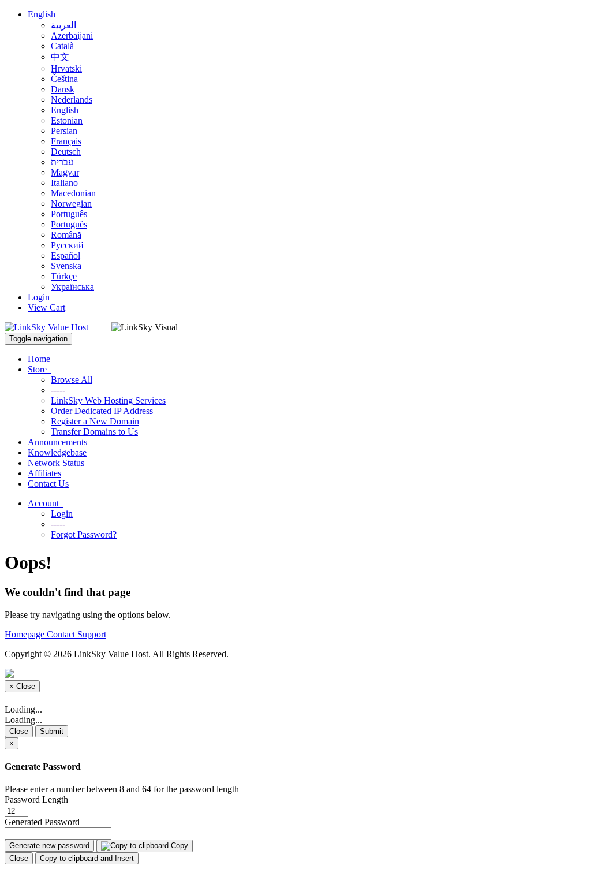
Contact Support (76, 634)
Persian (64, 131)
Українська (72, 287)
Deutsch (66, 151)
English (41, 14)
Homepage (26, 634)
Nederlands (71, 100)
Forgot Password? (84, 534)
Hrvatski (66, 68)
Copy (178, 845)
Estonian (67, 120)
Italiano (64, 183)
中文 (60, 57)
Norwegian (71, 203)
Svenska (66, 266)
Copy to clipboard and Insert (87, 858)
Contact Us (48, 483)
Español (65, 255)
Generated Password (42, 822)
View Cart (46, 307)
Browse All (71, 380)
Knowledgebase (57, 452)
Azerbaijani (72, 35)
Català (62, 46)
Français (66, 141)
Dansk (62, 89)
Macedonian (73, 193)
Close (18, 731)
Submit (51, 731)
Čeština (64, 79)
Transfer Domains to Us (94, 432)
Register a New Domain (95, 421)
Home (39, 359)
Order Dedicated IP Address (102, 411)
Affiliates (44, 473)
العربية (63, 25)
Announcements (57, 442)
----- (58, 390)
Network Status (56, 463)
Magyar (65, 172)
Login (39, 297)
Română (66, 235)
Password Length (36, 799)
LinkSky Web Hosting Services (108, 400)
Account (45, 503)
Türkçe (64, 276)
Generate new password (49, 845)
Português (69, 214)
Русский (67, 245)
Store (39, 369)
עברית (62, 162)
